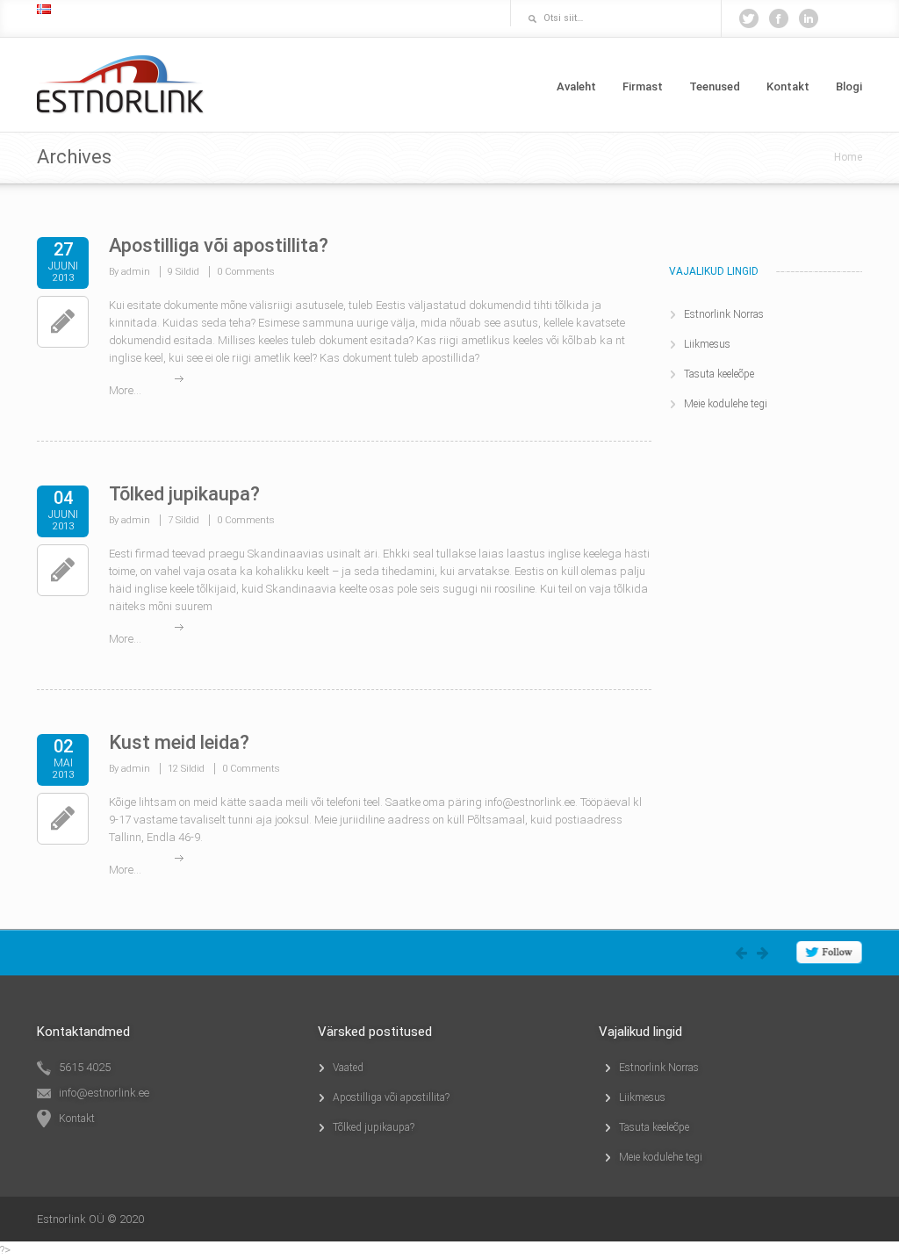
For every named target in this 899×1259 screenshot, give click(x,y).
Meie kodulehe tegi (725, 404)
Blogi (849, 86)
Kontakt (787, 86)
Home (848, 157)
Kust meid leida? (179, 742)
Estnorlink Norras (724, 314)
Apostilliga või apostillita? (218, 245)
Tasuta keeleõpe (719, 374)
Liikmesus (707, 344)
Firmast (642, 86)
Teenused (714, 86)
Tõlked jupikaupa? (184, 494)
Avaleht (576, 86)
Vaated (348, 1067)
